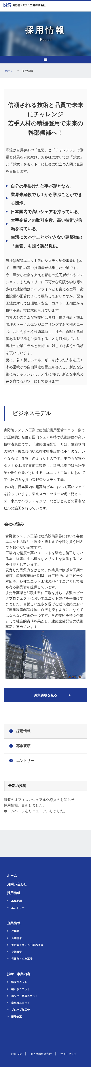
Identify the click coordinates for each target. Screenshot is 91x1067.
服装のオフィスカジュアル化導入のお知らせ (39, 800)
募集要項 (23, 746)
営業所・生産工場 (21, 958)
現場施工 (16, 1016)
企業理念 (16, 938)
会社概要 (16, 951)
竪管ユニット (19, 982)
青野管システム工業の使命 (27, 945)
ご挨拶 (15, 931)
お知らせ (16, 1053)
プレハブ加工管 (20, 1009)
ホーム (12, 875)
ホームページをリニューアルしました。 (35, 811)
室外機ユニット (20, 1002)
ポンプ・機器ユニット (24, 996)
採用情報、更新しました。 (25, 805)
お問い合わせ (17, 884)
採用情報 (23, 731)
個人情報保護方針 (41, 1053)
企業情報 (13, 923)
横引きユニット (20, 989)
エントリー (25, 761)
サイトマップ (68, 1053)
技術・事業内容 (18, 974)
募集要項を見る (45, 695)
